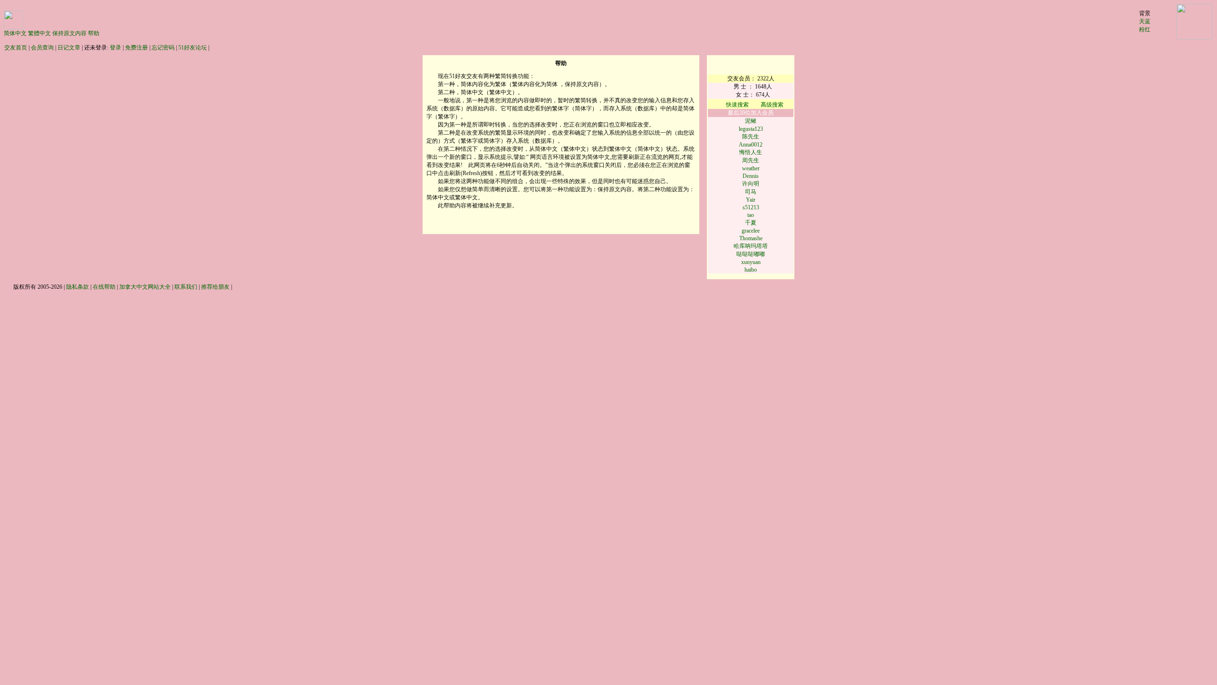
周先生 (750, 160)
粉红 (1144, 29)
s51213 (751, 207)
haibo (750, 269)
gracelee (751, 230)
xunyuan (751, 262)
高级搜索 (772, 104)
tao (750, 215)
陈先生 (750, 136)
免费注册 (136, 47)
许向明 (750, 183)
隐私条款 (77, 287)
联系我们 (185, 287)
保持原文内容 (69, 33)
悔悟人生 (750, 152)
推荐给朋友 (215, 287)
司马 (750, 191)
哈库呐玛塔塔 (751, 246)
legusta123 (751, 129)
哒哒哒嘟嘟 (750, 254)
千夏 (750, 222)
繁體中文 (39, 33)
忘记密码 (163, 47)
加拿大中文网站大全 (145, 287)
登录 (115, 47)
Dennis (751, 176)
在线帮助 (104, 287)
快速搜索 (738, 104)
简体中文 (15, 33)
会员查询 (42, 47)
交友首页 (15, 47)
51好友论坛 (192, 47)
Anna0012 (751, 144)
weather (751, 168)
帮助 (93, 33)
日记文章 (69, 47)
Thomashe (751, 238)
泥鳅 (750, 120)
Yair (750, 199)
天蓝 (1144, 21)
